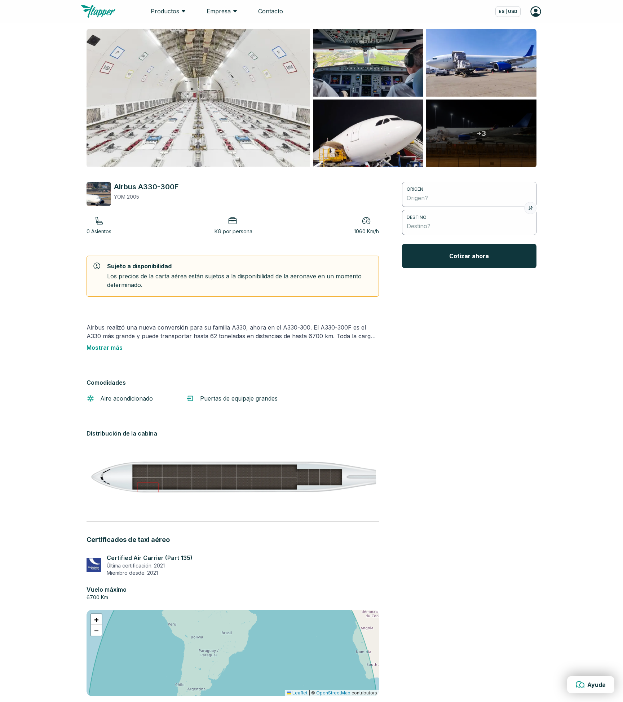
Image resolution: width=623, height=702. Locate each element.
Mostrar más (105, 347)
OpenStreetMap (333, 693)
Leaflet (299, 693)
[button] (96, 619)
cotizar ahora (469, 256)
